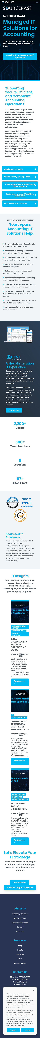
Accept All (13, 1030)
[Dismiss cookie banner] (33, 990)
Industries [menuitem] (20, 954)
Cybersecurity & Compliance (17, 177)
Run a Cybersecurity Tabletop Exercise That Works (19, 644)
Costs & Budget (19, 717)
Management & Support (19, 627)
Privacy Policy (20, 1007)
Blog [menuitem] (20, 945)
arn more (14, 410)
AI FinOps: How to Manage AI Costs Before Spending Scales (20, 725)
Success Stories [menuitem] (20, 963)
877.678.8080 (24, 977)
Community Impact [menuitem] (20, 922)
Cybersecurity (19, 631)
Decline (27, 1030)
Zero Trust (17, 797)
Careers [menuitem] (20, 927)
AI (12, 715)
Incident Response (16, 634)
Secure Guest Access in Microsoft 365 (19, 806)
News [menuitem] (20, 959)
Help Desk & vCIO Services (15, 203)
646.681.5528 (22, 979)
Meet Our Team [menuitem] (20, 918)
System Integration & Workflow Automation (20, 195)
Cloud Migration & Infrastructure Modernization (20, 185)
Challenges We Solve (13, 169)
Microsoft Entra (20, 799)
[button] (37, 1)
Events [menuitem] (20, 950)
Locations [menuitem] (20, 931)
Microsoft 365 (18, 794)
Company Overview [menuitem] (20, 914)
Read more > (19, 682)
